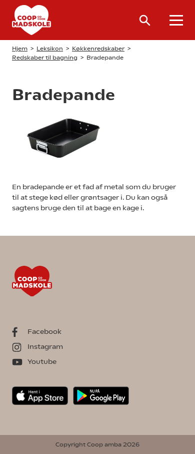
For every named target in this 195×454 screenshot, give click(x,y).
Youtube (42, 361)
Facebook (45, 331)
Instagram (45, 346)
